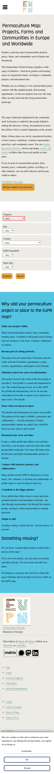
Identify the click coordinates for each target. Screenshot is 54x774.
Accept (27, 768)
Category (7, 214)
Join (8, 667)
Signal (31, 641)
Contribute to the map (12, 181)
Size (5, 226)
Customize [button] (26, 751)
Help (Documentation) (16, 688)
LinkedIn (20, 645)
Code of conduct (14, 706)
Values (9, 701)
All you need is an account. (18, 187)
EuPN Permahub (11, 250)
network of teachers (17, 361)
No (27, 759)
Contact (9, 730)
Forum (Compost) (14, 677)
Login (9, 672)
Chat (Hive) (11, 683)
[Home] (27, 7)
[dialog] (27, 753)
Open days (8, 262)
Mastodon (8, 645)
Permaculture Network (14, 627)
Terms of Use (12, 717)
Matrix (21, 641)
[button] (9, 7)
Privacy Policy (13, 712)
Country (7, 238)
